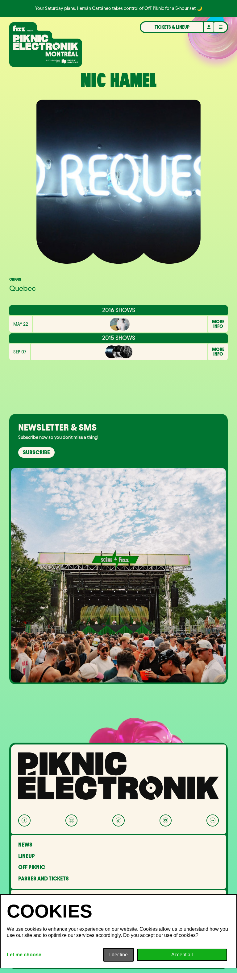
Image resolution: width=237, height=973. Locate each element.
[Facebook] (24, 820)
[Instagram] (71, 820)
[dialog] (118, 931)
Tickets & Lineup (172, 27)
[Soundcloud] (212, 820)
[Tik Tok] (118, 820)
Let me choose (24, 954)
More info (218, 324)
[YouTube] (166, 820)
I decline (118, 954)
